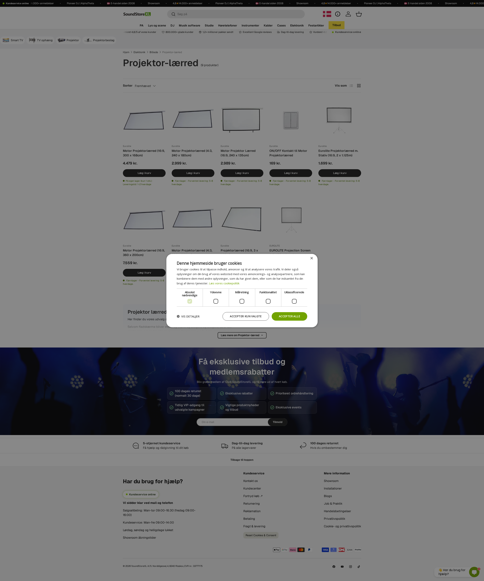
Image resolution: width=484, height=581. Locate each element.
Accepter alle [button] (289, 316)
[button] (188, 316)
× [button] (311, 258)
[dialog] (242, 290)
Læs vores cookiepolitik (224, 283)
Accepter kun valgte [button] (246, 316)
